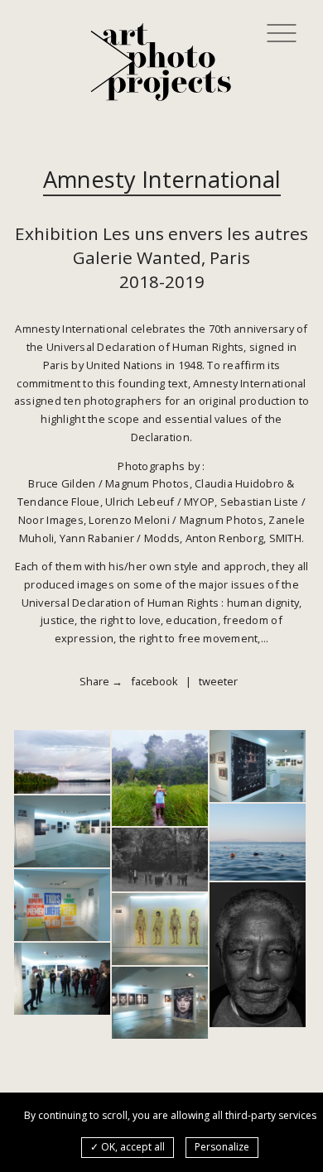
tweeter (218, 682)
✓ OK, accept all (127, 1147)
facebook (154, 682)
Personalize (222, 1147)
